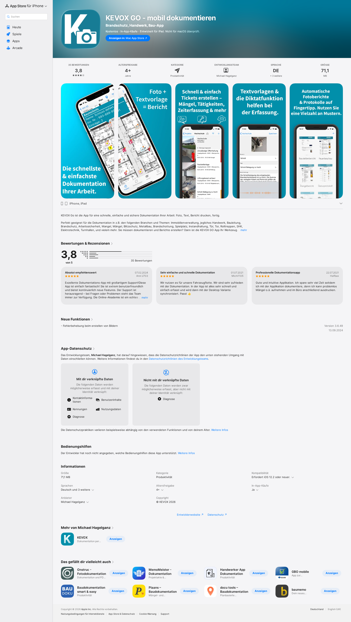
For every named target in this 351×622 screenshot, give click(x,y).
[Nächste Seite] (347, 285)
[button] (26, 27)
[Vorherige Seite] (57, 285)
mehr (243, 230)
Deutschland (317, 609)
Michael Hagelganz (73, 501)
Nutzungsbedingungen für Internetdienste (82, 614)
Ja (253, 489)
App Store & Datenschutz (121, 614)
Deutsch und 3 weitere (75, 489)
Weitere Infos (219, 429)
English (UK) (334, 609)
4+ (158, 489)
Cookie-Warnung (147, 614)
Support (165, 614)
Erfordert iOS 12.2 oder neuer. (271, 477)
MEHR (145, 297)
